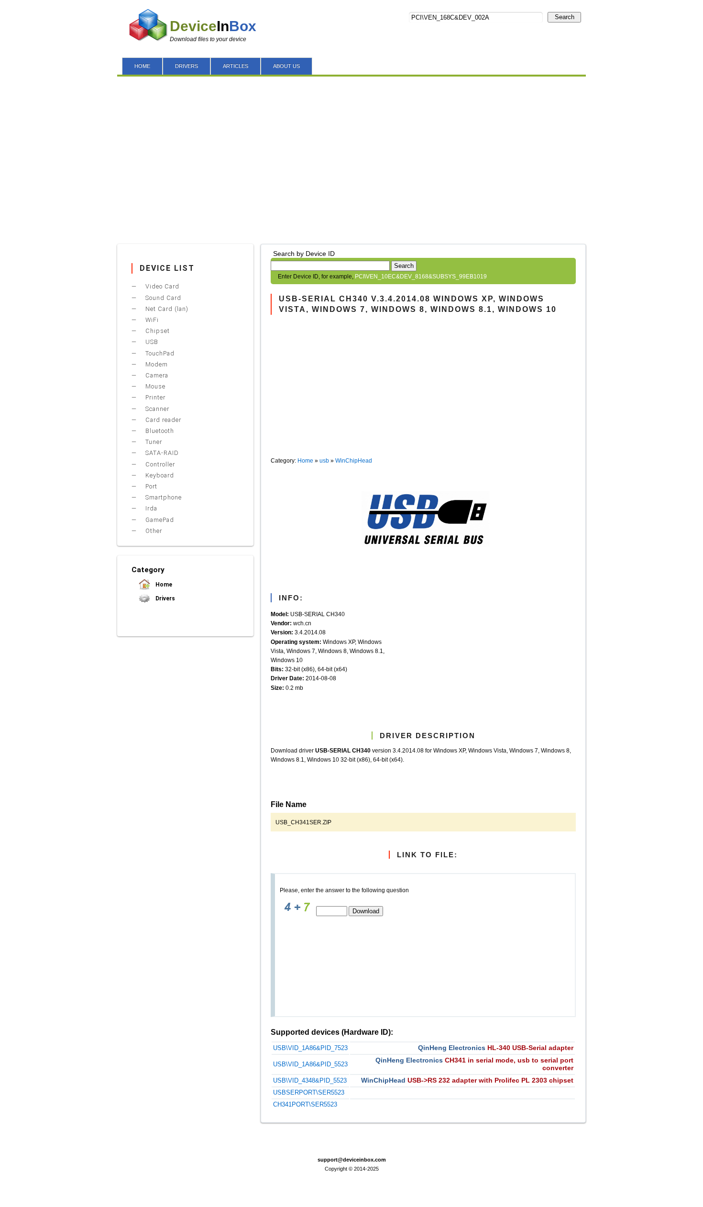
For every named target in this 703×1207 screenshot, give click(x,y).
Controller (159, 464)
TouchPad (159, 353)
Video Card (161, 286)
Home (305, 460)
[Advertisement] (351, 158)
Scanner (156, 408)
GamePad (158, 519)
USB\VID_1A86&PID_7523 (310, 1048)
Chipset (156, 330)
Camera (155, 375)
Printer (154, 397)
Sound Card (162, 297)
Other (152, 530)
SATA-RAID (161, 452)
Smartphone (162, 497)
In (213, 26)
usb (324, 460)
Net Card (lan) (165, 308)
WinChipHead (353, 460)
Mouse (154, 386)
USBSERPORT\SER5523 (308, 1092)
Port (150, 486)
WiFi (151, 319)
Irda (150, 508)
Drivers (164, 598)
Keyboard (158, 475)
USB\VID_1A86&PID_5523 (310, 1064)
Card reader (162, 419)
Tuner (152, 441)
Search (564, 17)
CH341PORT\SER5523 (305, 1104)
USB (150, 341)
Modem (155, 364)
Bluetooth (158, 430)
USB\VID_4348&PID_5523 (310, 1080)
